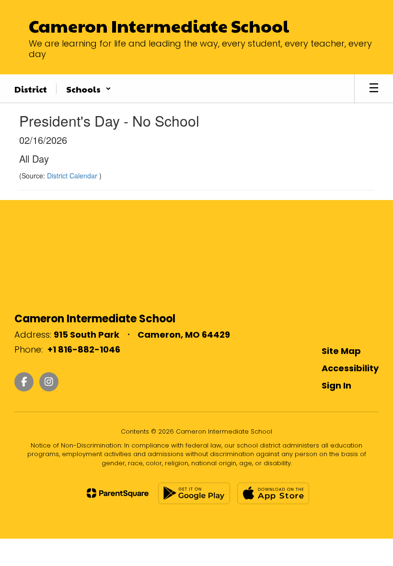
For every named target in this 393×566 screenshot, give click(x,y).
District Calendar (73, 175)
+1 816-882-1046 (83, 349)
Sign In (336, 385)
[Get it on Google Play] (194, 493)
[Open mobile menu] (374, 88)
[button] (89, 88)
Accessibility (350, 368)
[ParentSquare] (117, 493)
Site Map (341, 351)
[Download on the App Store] (273, 493)
